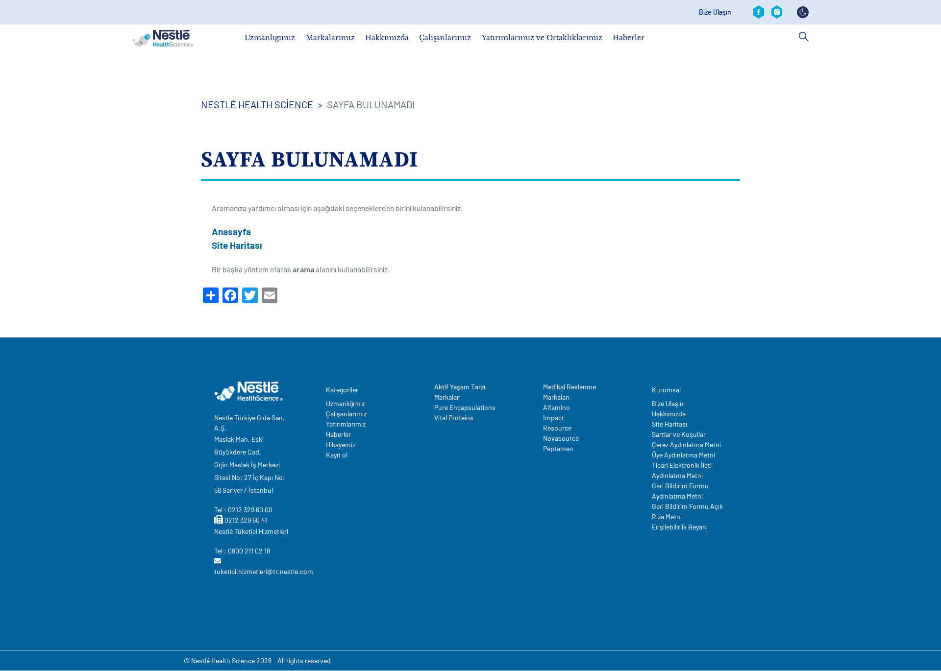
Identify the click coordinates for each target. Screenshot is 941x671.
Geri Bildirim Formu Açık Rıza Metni (687, 511)
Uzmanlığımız (270, 37)
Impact (553, 417)
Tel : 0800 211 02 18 (242, 551)
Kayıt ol (336, 455)
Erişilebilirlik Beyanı (680, 527)
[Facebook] (758, 12)
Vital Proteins (453, 417)
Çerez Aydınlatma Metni (686, 444)
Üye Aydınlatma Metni (683, 455)
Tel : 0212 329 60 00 (243, 509)
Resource (557, 428)
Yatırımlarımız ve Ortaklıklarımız (542, 37)
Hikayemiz (340, 444)
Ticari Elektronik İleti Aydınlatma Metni (682, 470)
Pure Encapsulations (464, 407)
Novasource (561, 438)
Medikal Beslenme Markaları (569, 392)
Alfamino (556, 407)
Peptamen (558, 448)
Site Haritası (237, 245)
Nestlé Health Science (257, 104)
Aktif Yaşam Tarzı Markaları (459, 392)
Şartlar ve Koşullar (679, 434)
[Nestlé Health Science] (162, 38)
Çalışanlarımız (445, 37)
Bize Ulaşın (715, 12)
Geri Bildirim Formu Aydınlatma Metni (680, 490)
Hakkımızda (387, 37)
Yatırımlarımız (346, 424)
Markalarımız (330, 37)
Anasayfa (231, 231)
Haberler (628, 37)
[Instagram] (776, 12)
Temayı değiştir (803, 12)
